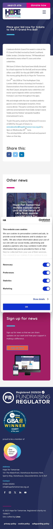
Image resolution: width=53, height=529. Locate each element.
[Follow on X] (15, 492)
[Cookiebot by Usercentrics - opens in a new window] (39, 220)
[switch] (46, 273)
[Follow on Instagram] (10, 492)
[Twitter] (15, 154)
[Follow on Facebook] (5, 492)
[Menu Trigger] (44, 11)
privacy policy (10, 523)
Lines (18, 516)
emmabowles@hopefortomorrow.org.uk (24, 127)
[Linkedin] (21, 154)
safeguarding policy (40, 523)
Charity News (26, 202)
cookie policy (24, 523)
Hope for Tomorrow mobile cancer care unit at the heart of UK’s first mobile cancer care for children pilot (26, 212)
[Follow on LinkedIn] (20, 492)
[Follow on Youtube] (25, 492)
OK (26, 307)
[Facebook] (9, 154)
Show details (39, 299)
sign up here (17, 347)
